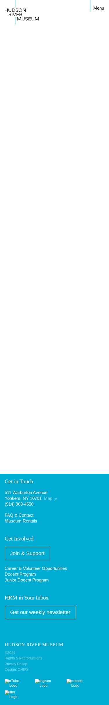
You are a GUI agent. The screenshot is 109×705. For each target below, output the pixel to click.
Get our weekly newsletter (40, 612)
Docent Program (20, 574)
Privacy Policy (16, 664)
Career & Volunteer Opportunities (36, 568)
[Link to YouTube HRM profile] (14, 685)
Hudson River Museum (18, 5)
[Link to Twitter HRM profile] (12, 697)
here (9, 374)
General (15, 189)
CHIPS (23, 670)
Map (50, 498)
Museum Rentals (21, 520)
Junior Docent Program (27, 579)
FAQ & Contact (19, 515)
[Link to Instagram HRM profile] (45, 685)
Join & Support (27, 553)
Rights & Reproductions (23, 658)
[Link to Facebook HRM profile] (77, 685)
